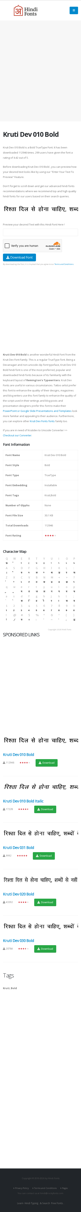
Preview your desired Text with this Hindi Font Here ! (34, 224)
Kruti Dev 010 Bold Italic (23, 801)
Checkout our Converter (17, 435)
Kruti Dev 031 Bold (18, 847)
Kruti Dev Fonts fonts (42, 421)
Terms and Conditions (64, 264)
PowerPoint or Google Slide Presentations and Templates (37, 411)
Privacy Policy (22, 1188)
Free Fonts (57, 1203)
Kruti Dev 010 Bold (18, 754)
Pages (65, 1188)
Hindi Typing (31, 1203)
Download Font (21, 257)
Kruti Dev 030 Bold (18, 940)
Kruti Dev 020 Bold (18, 894)
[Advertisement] (40, 71)
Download (48, 762)
